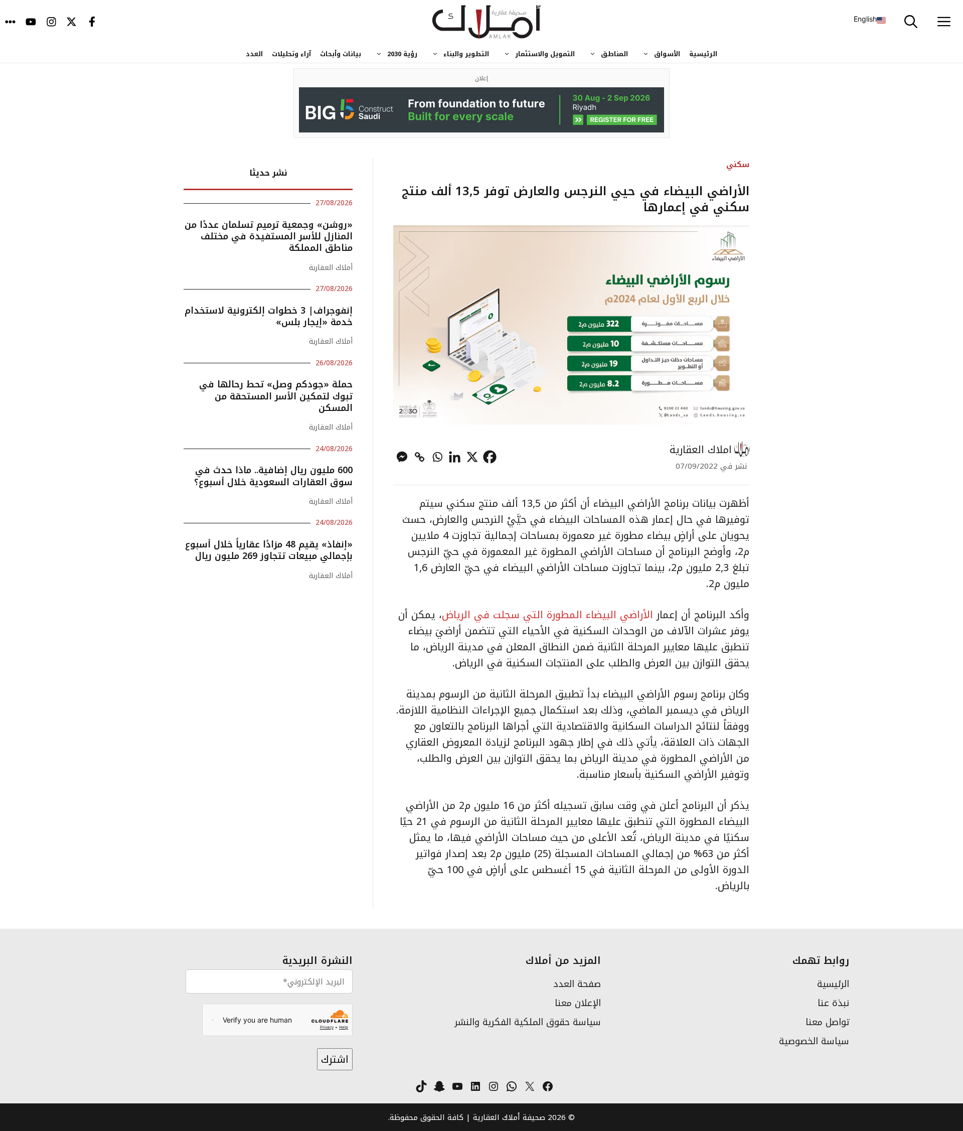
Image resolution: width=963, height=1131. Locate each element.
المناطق (614, 54)
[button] (910, 22)
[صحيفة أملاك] (486, 22)
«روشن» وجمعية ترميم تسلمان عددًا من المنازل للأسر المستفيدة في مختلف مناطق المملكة (269, 236)
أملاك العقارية (331, 267)
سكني (737, 164)
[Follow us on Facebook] (92, 22)
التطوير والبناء (466, 54)
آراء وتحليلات (291, 54)
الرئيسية (703, 54)
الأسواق (667, 54)
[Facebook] (490, 457)
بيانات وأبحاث (340, 54)
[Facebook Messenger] (402, 457)
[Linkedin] (454, 457)
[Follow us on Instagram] (51, 22)
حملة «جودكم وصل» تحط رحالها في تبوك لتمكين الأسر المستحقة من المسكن (276, 396)
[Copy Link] (419, 457)
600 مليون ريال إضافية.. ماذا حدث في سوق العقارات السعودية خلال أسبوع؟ (273, 476)
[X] (472, 457)
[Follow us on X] (71, 22)
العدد (254, 54)
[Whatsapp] (437, 457)
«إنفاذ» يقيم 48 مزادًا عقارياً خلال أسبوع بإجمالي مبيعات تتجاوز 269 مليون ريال (269, 550)
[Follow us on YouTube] (31, 22)
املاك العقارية (701, 449)
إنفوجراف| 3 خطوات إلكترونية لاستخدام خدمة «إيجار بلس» (269, 316)
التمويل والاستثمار (545, 54)
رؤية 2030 (402, 54)
